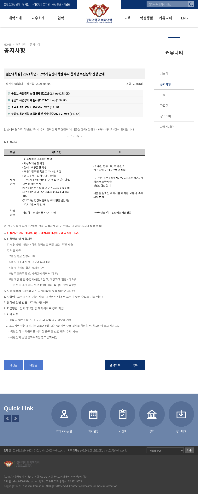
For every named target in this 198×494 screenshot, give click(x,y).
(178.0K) (40, 93)
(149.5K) (45, 113)
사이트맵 (36, 4)
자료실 (164, 105)
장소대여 (165, 116)
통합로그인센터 (12, 4)
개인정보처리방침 (61, 4)
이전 (7, 418)
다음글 (33, 365)
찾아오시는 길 (64, 431)
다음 (15, 418)
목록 (135, 365)
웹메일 (25, 4)
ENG (184, 17)
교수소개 (38, 17)
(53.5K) (35, 107)
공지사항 (165, 84)
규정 (163, 95)
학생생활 (146, 17)
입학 (61, 17)
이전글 (13, 365)
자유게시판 (167, 127)
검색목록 (115, 365)
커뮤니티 (165, 17)
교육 (127, 17)
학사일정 (93, 431)
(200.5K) (39, 100)
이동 (189, 450)
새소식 (164, 73)
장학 (151, 431)
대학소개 (15, 17)
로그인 (46, 4)
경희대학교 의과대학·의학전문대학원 (99, 13)
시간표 (122, 431)
